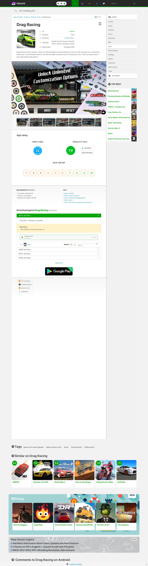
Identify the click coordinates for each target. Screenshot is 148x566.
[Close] (146, 564)
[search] (70, 11)
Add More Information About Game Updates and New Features (45, 543)
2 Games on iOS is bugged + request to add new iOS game (42, 546)
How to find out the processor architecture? (78, 202)
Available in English (75, 564)
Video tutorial (68, 200)
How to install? (68, 193)
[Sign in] (134, 4)
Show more (59, 263)
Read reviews (87, 153)
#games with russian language (33, 447)
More (135, 539)
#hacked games (76, 447)
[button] (104, 63)
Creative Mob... (69, 38)
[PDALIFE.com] (18, 3)
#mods (66, 447)
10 (92, 173)
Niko (29, 244)
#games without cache (53, 447)
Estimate (87, 148)
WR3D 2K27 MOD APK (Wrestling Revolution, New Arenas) (43, 550)
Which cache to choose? (72, 195)
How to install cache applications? (74, 198)
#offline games (89, 447)
